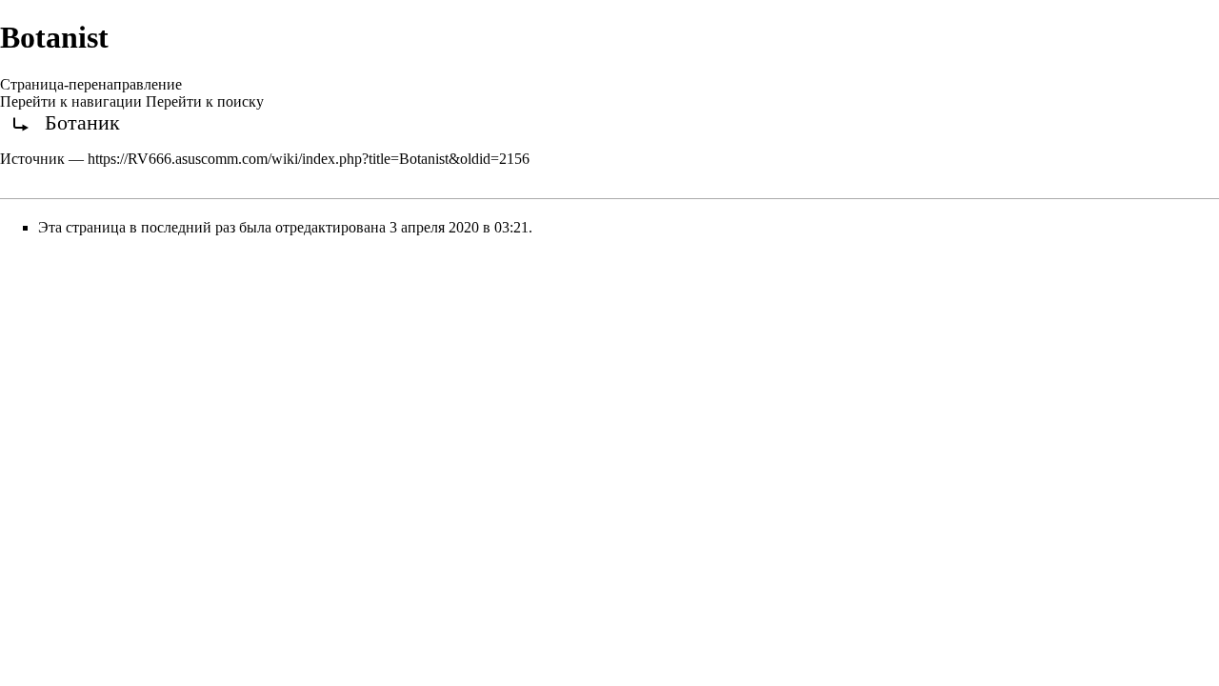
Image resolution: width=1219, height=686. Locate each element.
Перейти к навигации (71, 101)
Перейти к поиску (205, 101)
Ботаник (82, 122)
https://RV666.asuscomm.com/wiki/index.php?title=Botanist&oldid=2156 (309, 159)
